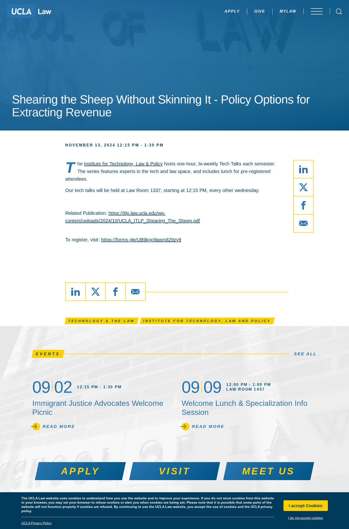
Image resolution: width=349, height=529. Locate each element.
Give (259, 11)
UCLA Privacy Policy (36, 523)
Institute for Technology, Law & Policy (123, 163)
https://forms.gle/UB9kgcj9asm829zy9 (141, 239)
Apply (232, 11)
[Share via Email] (303, 223)
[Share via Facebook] (303, 205)
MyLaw (288, 11)
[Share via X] (303, 187)
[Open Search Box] (339, 11)
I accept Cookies (305, 505)
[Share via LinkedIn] (303, 169)
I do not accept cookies (305, 518)
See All (305, 354)
